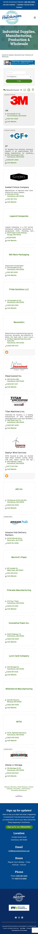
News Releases (23, 787)
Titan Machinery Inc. (15, 411)
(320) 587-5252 (21, 876)
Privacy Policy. (31, 928)
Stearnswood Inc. (13, 376)
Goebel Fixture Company (17, 187)
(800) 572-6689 (21, 879)
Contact (19, 7)
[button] (4, 90)
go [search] (20, 81)
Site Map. (22, 928)
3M (6, 110)
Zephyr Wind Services (15, 453)
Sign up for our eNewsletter (19, 827)
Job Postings (26, 789)
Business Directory (11, 787)
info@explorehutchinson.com (19, 851)
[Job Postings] (6, 353)
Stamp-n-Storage (13, 765)
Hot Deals (17, 789)
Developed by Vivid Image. (19, 930)
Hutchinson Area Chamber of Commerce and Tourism (17, 18)
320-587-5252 (29, 2)
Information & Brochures (19, 790)
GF (6, 146)
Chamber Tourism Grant (25, 5)
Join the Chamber (9, 5)
